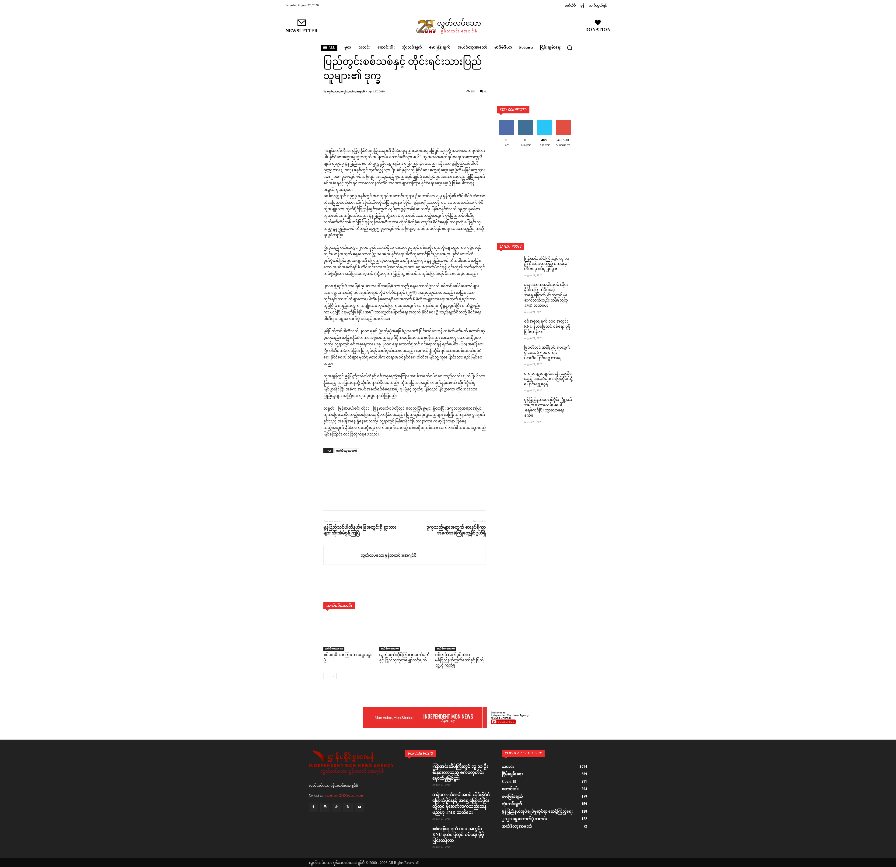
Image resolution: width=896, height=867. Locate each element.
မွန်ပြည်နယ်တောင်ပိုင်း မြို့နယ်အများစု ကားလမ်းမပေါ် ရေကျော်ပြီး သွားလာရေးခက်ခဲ (548, 408)
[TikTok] (336, 807)
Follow (525, 121)
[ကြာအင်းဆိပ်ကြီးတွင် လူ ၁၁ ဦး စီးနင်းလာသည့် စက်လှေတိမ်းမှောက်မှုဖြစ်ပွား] (508, 264)
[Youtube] (359, 807)
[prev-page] (326, 676)
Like (506, 121)
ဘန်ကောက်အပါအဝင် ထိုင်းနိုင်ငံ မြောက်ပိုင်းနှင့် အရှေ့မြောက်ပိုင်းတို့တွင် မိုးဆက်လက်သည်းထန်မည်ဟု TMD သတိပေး (546, 295)
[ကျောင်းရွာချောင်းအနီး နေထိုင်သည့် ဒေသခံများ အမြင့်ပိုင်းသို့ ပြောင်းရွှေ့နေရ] (508, 380)
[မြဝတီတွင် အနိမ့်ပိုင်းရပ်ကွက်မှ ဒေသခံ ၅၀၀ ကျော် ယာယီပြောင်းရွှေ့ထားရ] (508, 353)
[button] (569, 47)
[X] (338, 498)
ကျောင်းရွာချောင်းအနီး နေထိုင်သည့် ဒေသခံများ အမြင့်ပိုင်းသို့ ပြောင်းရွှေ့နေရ (548, 379)
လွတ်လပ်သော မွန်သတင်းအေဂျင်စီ (346, 91)
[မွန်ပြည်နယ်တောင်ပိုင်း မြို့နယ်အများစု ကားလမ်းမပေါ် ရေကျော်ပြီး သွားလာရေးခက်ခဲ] (508, 406)
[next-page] (334, 676)
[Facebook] (328, 498)
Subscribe (563, 121)
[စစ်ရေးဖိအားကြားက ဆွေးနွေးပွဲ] (348, 633)
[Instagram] (324, 807)
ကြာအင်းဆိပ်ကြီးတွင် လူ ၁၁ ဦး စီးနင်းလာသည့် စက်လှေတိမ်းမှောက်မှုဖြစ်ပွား (546, 264)
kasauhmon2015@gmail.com (344, 795)
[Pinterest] (349, 498)
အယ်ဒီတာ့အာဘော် (346, 450)
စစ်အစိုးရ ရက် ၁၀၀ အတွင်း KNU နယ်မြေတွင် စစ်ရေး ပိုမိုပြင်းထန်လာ (547, 327)
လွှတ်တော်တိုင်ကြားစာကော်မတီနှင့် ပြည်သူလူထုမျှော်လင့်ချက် (404, 657)
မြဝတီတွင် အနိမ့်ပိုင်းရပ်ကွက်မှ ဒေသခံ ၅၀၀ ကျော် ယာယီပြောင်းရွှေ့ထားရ (547, 353)
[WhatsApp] (360, 498)
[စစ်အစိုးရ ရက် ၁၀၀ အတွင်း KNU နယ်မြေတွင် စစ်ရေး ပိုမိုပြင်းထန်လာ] (508, 327)
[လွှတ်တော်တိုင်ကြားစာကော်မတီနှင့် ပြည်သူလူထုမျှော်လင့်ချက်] (404, 633)
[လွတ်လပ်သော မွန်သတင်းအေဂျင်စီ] (342, 555)
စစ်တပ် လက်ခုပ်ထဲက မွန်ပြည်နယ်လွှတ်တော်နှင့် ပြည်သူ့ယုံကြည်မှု (459, 660)
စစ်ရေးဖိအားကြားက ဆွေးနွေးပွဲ (347, 657)
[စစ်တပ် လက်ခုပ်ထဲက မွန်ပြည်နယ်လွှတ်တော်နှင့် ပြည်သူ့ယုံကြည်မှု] (460, 633)
